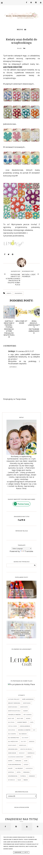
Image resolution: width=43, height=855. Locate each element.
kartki (10, 760)
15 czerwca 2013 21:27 (25, 351)
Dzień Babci (27, 703)
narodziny (29, 768)
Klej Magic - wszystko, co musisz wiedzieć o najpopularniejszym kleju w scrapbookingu (21, 593)
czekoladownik (25, 726)
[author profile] (21, 262)
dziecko (31, 741)
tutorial (23, 776)
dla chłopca (12, 733)
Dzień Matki (24, 707)
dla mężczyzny (13, 741)
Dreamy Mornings (14, 703)
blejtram (11, 722)
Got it (26, 852)
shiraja (11, 351)
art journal (27, 714)
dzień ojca (22, 745)
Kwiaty (9, 293)
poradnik (26, 772)
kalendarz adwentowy (16, 756)
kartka (28, 756)
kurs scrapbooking (14, 764)
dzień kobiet (12, 745)
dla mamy (25, 737)
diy (34, 730)
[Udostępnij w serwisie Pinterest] (12, 254)
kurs (25, 760)
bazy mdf (20, 718)
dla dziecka (23, 733)
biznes (28, 718)
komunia (18, 760)
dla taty (23, 741)
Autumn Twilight (14, 699)
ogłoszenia (18, 293)
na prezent (19, 768)
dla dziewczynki (13, 737)
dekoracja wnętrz (24, 730)
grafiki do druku (26, 749)
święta (26, 779)
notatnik (11, 772)
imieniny (22, 753)
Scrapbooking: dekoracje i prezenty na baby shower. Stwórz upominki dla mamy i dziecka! (21, 612)
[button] (21, 29)
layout (26, 764)
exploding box (13, 749)
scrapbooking (12, 776)
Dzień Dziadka (12, 707)
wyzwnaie (11, 779)
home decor (12, 753)
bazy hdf (11, 718)
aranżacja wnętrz (14, 714)
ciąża (32, 722)
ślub (19, 779)
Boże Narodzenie (28, 699)
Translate (29, 551)
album (25, 710)
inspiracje (31, 753)
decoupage (11, 730)
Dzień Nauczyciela (14, 710)
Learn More (17, 852)
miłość (10, 768)
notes (19, 772)
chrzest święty (22, 722)
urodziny (32, 776)
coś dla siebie (12, 726)
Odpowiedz (13, 367)
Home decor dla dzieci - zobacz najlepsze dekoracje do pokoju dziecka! (21, 633)
